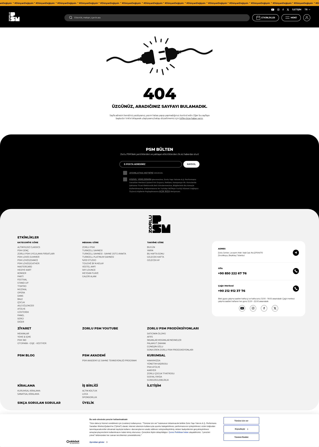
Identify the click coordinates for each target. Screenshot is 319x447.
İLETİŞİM (296, 9)
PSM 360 (21, 340)
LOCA (85, 394)
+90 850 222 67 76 (232, 273)
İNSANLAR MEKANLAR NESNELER (164, 340)
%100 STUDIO (89, 260)
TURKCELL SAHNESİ (92, 250)
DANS (20, 296)
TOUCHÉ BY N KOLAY (93, 263)
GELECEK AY (153, 260)
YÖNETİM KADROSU (157, 364)
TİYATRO (21, 286)
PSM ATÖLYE (153, 367)
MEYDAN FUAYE (90, 273)
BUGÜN (151, 247)
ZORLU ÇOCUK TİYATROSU (161, 373)
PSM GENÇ (23, 250)
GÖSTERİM (23, 312)
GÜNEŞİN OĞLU (155, 346)
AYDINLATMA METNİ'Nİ (141, 173)
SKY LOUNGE (89, 270)
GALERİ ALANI (89, 276)
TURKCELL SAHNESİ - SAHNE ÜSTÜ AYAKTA (104, 254)
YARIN (150, 250)
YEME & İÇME (24, 337)
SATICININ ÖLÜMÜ (156, 333)
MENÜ (294, 17)
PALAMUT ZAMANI (156, 343)
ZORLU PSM (88, 247)
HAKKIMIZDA (153, 360)
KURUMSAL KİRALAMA (28, 391)
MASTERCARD (24, 267)
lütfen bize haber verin (191, 118)
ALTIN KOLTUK (89, 391)
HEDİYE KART (24, 270)
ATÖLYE (21, 309)
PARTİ (20, 276)
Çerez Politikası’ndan (179, 432)
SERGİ (20, 318)
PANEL (20, 315)
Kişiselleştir (240, 429)
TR (306, 9)
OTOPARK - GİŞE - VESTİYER (31, 343)
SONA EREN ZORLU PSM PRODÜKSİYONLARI (170, 350)
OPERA (21, 292)
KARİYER (151, 370)
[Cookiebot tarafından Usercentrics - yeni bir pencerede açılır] (73, 442)
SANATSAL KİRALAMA (28, 394)
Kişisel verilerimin (140, 179)
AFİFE (150, 337)
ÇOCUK (21, 302)
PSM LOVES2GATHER (28, 263)
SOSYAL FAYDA (154, 377)
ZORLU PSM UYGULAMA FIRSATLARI (36, 254)
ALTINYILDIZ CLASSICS (28, 247)
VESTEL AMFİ (89, 267)
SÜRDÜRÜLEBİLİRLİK (158, 380)
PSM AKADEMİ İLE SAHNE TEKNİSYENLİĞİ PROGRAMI (109, 360)
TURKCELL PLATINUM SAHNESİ (98, 257)
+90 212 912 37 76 (231, 291)
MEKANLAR (23, 333)
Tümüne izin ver (241, 421)
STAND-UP (22, 283)
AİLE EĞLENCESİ (25, 305)
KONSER (21, 273)
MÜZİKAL (22, 289)
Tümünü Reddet (241, 437)
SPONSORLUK (89, 397)
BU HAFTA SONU (155, 254)
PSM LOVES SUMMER (28, 257)
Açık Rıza (164, 191)
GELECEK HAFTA (155, 257)
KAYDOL (191, 164)
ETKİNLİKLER (268, 17)
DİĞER (20, 322)
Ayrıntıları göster (96, 442)
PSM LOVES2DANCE (27, 260)
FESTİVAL (22, 279)
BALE (20, 299)
